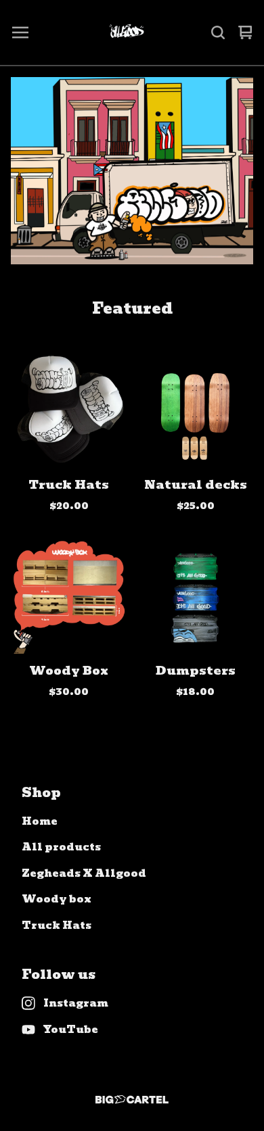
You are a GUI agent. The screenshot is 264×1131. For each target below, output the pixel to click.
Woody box (56, 899)
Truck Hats (56, 926)
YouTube (70, 1030)
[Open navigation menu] (20, 32)
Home (40, 821)
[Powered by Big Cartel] (132, 1099)
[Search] (218, 32)
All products (61, 847)
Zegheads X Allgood (84, 874)
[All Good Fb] (126, 32)
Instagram (75, 1003)
